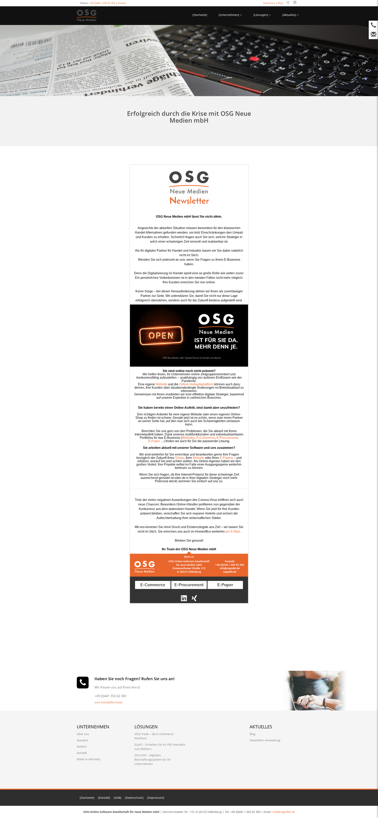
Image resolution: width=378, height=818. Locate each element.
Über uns (83, 734)
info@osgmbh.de (283, 812)
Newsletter (269, 3)
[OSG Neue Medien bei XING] (194, 598)
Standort (82, 740)
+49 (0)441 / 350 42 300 (102, 3)
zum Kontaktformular (108, 702)
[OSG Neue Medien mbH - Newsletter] (189, 187)
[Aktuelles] (289, 15)
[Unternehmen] (229, 15)
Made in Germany (88, 759)
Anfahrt (82, 746)
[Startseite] (200, 15)
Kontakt (122, 3)
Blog (280, 3)
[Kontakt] (104, 798)
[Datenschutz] (134, 798)
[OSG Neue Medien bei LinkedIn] (184, 598)
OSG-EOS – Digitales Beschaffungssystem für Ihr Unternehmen (152, 759)
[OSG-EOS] (189, 585)
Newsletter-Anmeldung (265, 740)
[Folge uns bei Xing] (287, 2)
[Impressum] (155, 798)
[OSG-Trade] (152, 585)
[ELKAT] (225, 585)
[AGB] (117, 798)
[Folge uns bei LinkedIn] (294, 2)
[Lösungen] (261, 15)
